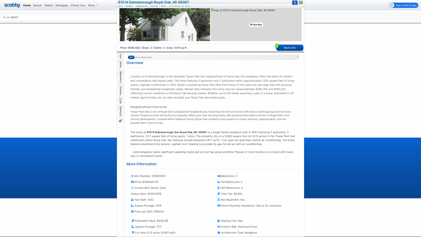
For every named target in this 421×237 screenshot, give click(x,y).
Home (120, 6)
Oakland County (142, 6)
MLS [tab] (120, 101)
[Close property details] (300, 2)
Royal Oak (154, 6)
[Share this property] (294, 2)
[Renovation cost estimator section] (120, 121)
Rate (131, 57)
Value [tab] (120, 65)
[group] (164, 26)
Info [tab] (120, 56)
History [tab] (120, 90)
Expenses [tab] (120, 77)
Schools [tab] (120, 112)
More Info (286, 47)
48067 (163, 6)
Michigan (129, 6)
